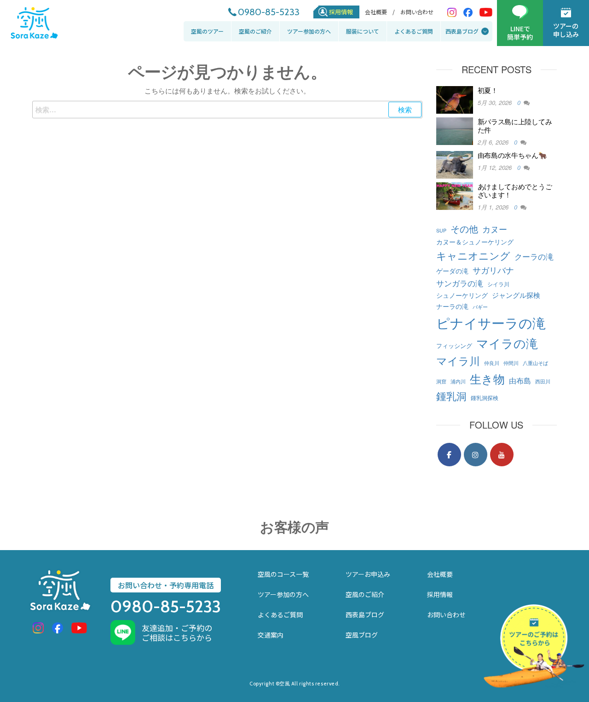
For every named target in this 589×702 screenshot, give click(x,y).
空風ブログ (362, 634)
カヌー (494, 229)
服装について (362, 31)
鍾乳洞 (451, 395)
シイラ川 (498, 284)
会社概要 (440, 574)
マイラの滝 (507, 342)
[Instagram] (475, 454)
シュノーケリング (462, 295)
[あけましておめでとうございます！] (454, 195)
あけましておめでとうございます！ (515, 190)
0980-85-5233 (269, 11)
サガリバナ (493, 270)
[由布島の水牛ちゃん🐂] (454, 163)
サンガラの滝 (459, 283)
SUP (441, 230)
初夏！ (488, 90)
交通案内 (270, 634)
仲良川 (491, 363)
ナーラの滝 (452, 306)
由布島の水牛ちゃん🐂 (512, 155)
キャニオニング (473, 255)
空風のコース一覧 (283, 574)
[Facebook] (449, 454)
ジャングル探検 (516, 295)
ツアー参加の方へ (309, 31)
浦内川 (458, 381)
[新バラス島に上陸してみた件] (454, 130)
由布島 (520, 380)
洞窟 (441, 381)
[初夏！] (454, 99)
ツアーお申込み (368, 574)
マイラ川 (458, 360)
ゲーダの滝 (452, 270)
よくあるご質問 (413, 31)
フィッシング (454, 345)
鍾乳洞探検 (484, 397)
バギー (480, 306)
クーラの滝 (534, 256)
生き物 (487, 378)
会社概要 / (380, 12)
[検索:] (227, 109)
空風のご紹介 (255, 31)
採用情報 (341, 11)
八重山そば (535, 363)
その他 (464, 228)
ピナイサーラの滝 (491, 322)
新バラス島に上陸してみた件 (515, 125)
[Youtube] (502, 454)
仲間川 (511, 363)
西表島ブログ (462, 31)
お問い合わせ (416, 12)
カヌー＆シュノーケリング (475, 241)
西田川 (542, 381)
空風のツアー (207, 31)
